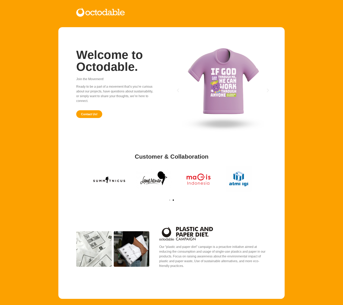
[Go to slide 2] (173, 200)
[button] (177, 90)
